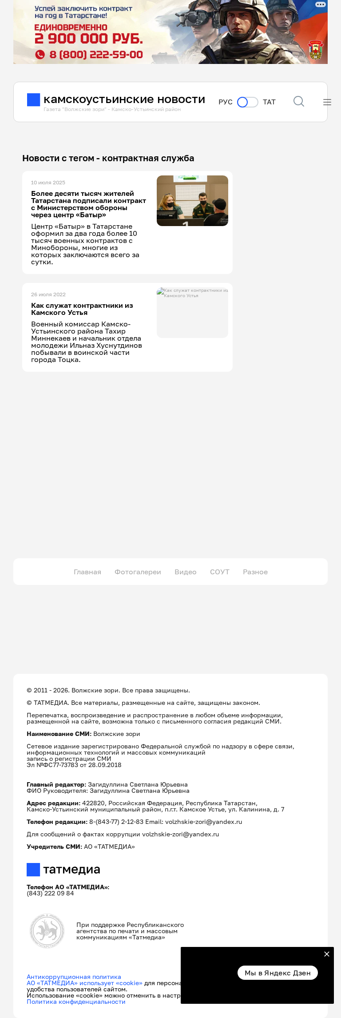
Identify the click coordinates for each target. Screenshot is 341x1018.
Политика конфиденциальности (76, 1001)
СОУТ (220, 571)
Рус (225, 102)
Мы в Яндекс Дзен (278, 972)
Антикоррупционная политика (74, 976)
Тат (269, 102)
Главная (87, 571)
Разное (255, 571)
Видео (185, 571)
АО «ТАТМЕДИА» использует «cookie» (85, 982)
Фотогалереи (138, 571)
